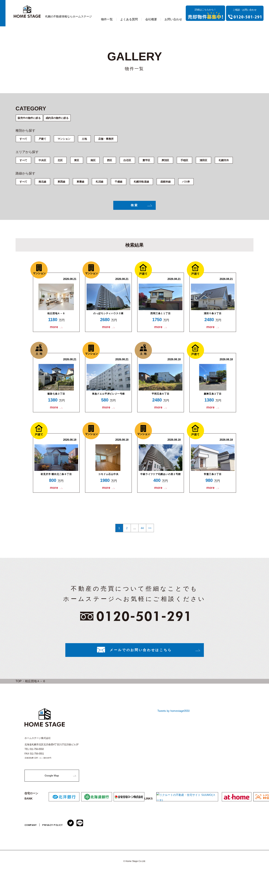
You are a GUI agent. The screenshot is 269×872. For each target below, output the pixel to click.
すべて (23, 138)
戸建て (42, 138)
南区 (93, 160)
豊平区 (146, 160)
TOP (19, 681)
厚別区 (165, 160)
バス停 (186, 181)
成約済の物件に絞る (57, 117)
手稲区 (184, 160)
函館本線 (165, 181)
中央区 (42, 160)
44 (142, 528)
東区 (76, 160)
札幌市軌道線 (141, 181)
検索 (134, 205)
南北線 (42, 181)
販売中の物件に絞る (29, 117)
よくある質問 (129, 19)
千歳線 (118, 181)
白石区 (127, 160)
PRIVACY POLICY (52, 825)
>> (150, 528)
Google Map (52, 775)
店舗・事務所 (106, 138)
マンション (64, 138)
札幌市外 (224, 160)
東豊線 (80, 181)
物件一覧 (107, 19)
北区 (60, 160)
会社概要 (151, 19)
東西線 (61, 181)
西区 (109, 160)
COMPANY (31, 825)
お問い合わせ (173, 19)
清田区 (203, 160)
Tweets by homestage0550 (173, 710)
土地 (84, 138)
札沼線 (99, 181)
